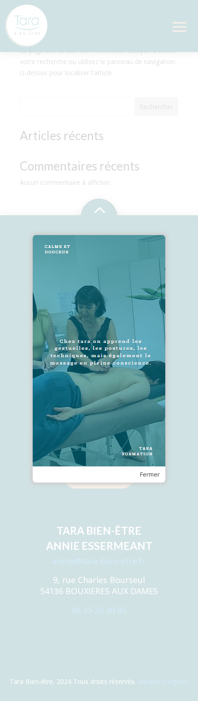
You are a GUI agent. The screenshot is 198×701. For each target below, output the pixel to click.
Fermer (150, 474)
